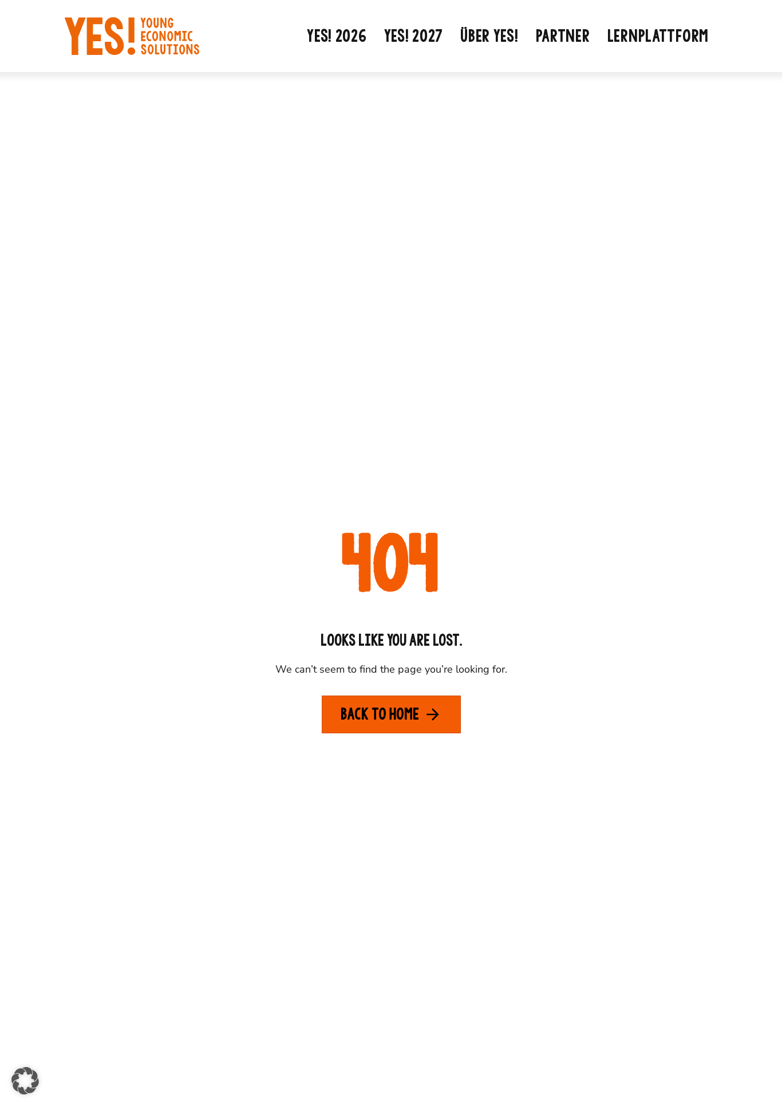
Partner (563, 36)
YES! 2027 (413, 36)
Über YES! (489, 36)
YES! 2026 (336, 36)
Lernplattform (658, 36)
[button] (25, 1081)
